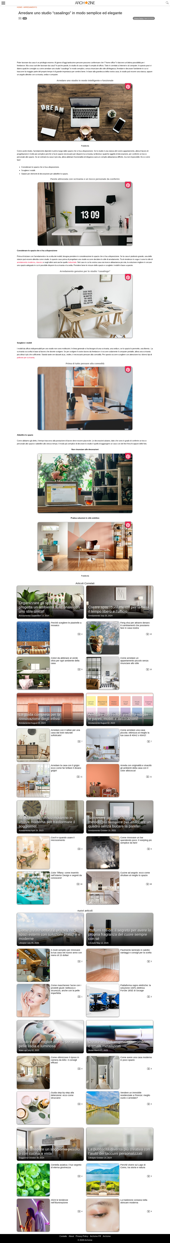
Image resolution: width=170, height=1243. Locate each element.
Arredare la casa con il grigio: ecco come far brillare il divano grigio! (66, 768)
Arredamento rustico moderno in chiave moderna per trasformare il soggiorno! (47, 822)
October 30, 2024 (36, 1158)
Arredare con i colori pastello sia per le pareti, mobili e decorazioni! (118, 716)
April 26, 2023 (37, 830)
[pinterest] (128, 86)
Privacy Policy (82, 1236)
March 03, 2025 (101, 1050)
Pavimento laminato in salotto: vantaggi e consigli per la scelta (135, 951)
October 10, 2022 (108, 830)
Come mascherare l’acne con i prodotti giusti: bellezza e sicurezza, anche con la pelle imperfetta (66, 989)
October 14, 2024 (104, 1158)
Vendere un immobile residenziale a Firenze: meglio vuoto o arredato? (135, 1095)
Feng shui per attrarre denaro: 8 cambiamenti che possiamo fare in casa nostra (135, 625)
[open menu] (3, 3)
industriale (72, 262)
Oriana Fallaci (138, 18)
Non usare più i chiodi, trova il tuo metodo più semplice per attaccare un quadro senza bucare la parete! (119, 822)
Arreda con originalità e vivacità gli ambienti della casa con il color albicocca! (135, 768)
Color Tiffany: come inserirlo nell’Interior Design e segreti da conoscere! (66, 875)
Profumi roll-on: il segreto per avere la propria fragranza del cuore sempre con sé (119, 934)
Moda (90, 1050)
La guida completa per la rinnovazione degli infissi (39, 716)
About (71, 1236)
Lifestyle (22, 943)
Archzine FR (95, 1236)
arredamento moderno (26, 262)
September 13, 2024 (40, 616)
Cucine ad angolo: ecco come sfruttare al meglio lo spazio (135, 874)
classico (39, 262)
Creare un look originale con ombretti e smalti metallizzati (119, 1044)
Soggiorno (23, 1158)
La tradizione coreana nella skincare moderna (133, 1201)
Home (19, 7)
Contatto (63, 1236)
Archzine (107, 1236)
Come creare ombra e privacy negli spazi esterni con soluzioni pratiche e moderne (49, 934)
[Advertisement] (85, 42)
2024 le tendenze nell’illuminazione (59, 1201)
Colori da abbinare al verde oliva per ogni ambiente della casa (65, 661)
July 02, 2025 (33, 1050)
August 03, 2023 (38, 723)
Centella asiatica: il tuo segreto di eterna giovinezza (66, 1166)
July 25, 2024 (107, 616)
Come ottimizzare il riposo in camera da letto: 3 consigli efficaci (65, 1060)
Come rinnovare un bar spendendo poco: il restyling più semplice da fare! (136, 840)
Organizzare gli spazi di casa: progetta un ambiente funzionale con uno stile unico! (49, 607)
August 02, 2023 (108, 723)
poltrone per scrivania (25, 357)
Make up (22, 1050)
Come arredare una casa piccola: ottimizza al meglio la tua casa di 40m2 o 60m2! (134, 733)
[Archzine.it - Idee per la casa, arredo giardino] (85, 3)
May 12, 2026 (103, 943)
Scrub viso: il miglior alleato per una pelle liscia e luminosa (48, 1044)
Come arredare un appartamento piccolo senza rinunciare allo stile (134, 661)
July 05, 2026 (33, 943)
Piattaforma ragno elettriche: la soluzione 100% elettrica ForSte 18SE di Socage (135, 988)
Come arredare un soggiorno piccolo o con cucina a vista (49, 1151)
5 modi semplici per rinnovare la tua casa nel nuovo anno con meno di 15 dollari (66, 952)
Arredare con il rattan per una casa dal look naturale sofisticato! (65, 733)
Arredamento (30, 7)
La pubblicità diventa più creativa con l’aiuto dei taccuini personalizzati (119, 1151)
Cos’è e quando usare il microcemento (62, 838)
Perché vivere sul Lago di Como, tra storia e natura (132, 1166)
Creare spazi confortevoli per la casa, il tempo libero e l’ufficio (119, 609)
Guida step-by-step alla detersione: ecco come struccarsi (62, 1095)
